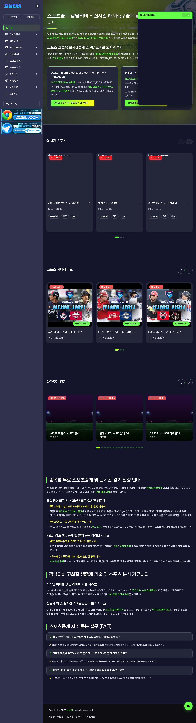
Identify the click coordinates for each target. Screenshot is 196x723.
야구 (65, 216)
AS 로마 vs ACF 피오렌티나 (165, 433)
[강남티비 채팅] (188, 706)
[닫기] (188, 15)
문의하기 (79, 717)
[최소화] (184, 15)
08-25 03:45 (57, 398)
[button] (181, 141)
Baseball (54, 216)
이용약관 (69, 717)
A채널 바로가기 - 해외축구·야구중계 (71, 103)
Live (73, 216)
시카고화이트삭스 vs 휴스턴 (64, 203)
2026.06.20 (81, 323)
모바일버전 (90, 717)
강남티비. (71, 710)
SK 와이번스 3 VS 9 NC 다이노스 (117, 332)
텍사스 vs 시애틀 (107, 203)
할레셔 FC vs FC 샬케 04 (114, 433)
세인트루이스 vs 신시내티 (162, 203)
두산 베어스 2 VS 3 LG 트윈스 (65, 332)
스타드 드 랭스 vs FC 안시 (64, 433)
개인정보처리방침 (56, 717)
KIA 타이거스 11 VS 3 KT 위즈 (165, 332)
